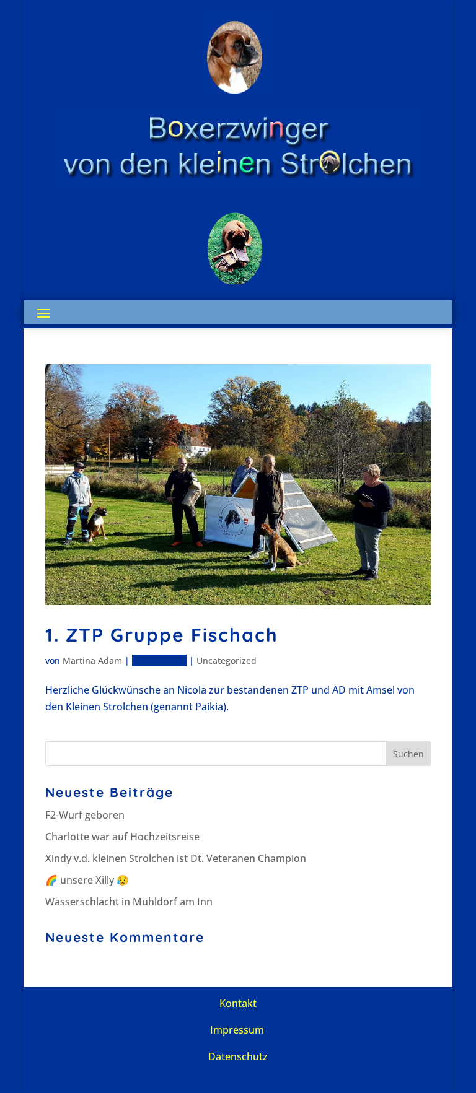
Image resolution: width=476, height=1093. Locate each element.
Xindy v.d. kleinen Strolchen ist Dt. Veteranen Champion (175, 858)
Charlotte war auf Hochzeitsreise (122, 836)
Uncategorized (226, 660)
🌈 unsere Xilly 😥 (87, 880)
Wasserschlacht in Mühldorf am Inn (129, 901)
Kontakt (238, 1003)
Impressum (237, 1030)
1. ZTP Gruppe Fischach (161, 635)
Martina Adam (92, 660)
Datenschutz (238, 1056)
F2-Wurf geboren (85, 815)
